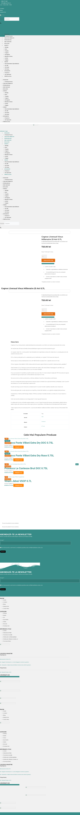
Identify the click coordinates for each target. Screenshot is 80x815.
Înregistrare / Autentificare (6, 27)
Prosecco (7, 72)
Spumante (7, 70)
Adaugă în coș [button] (18, 447)
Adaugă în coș (48, 260)
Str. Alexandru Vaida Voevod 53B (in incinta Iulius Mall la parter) (15, 665)
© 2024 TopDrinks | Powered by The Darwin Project (35, 813)
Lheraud (43, 421)
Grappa (6, 60)
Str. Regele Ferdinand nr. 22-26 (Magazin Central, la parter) (14, 662)
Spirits (6, 45)
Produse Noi (8, 39)
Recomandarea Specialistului (12, 63)
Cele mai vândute (9, 38)
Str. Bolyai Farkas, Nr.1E (5, 672)
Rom (6, 49)
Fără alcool (8, 76)
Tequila (6, 50)
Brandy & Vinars (8, 56)
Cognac (7, 52)
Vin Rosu (7, 69)
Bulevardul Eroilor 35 (5, 659)
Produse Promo (8, 36)
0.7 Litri (43, 426)
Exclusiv (6, 43)
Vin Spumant (8, 74)
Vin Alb (6, 65)
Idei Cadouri (7, 41)
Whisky (6, 47)
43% (42, 416)
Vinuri (6, 61)
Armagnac (7, 54)
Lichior (6, 58)
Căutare (2, 19)
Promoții (7, 34)
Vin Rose (7, 67)
